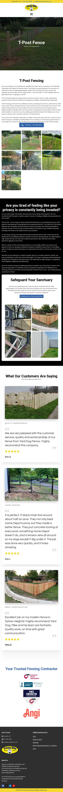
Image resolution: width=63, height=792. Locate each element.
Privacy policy (37, 739)
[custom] (13, 785)
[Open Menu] (31, 14)
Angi (34, 749)
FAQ (34, 736)
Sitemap (35, 742)
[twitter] (6, 785)
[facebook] (3, 785)
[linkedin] (10, 785)
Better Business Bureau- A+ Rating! (45, 745)
